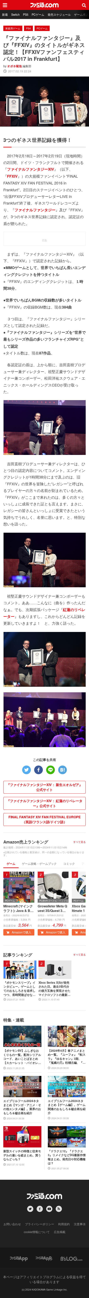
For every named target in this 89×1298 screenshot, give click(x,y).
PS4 (28, 28)
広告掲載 (59, 1232)
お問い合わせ (12, 1224)
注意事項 (79, 1224)
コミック (69, 863)
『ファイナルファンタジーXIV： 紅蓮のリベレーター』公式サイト (44, 803)
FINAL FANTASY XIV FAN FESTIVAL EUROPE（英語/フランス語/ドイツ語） (44, 819)
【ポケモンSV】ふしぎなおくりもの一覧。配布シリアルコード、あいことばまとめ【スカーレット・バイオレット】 (22, 1057)
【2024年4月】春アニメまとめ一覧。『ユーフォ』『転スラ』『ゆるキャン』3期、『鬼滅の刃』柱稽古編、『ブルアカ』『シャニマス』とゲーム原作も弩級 (66, 1057)
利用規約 (64, 1224)
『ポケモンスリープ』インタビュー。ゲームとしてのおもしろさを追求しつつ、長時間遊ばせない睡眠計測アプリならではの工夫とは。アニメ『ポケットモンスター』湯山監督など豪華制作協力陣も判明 (19, 989)
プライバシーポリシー (39, 1224)
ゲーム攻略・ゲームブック (39, 863)
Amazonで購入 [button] (21, 932)
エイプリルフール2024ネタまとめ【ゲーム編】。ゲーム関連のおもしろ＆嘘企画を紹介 (66, 1107)
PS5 (25, 14)
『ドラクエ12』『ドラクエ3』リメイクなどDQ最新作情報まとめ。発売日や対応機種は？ (67, 1157)
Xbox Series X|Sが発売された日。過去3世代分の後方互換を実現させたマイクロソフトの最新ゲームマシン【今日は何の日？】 (54, 989)
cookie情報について (37, 1232)
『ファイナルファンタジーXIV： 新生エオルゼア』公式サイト (44, 787)
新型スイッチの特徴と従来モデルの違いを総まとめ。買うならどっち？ (22, 1155)
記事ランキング (17, 955)
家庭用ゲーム (12, 28)
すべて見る (79, 841)
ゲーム (11, 863)
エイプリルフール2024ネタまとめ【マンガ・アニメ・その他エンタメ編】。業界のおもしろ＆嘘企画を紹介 (22, 1107)
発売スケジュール (59, 14)
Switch (15, 14)
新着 (5, 14)
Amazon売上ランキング (25, 842)
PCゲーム (38, 14)
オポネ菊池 (14, 66)
